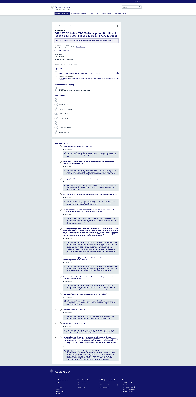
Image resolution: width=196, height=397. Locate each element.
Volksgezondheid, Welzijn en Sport (71, 61)
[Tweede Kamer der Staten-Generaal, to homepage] (61, 7)
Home (56, 25)
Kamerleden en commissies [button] (79, 13)
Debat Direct (80, 47)
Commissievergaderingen (78, 25)
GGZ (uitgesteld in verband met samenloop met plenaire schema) (93, 40)
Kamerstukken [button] (94, 13)
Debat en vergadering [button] (61, 13)
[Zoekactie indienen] (139, 7)
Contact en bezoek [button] (120, 13)
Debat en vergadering (64, 25)
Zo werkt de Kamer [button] (106, 13)
